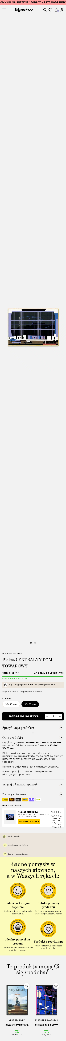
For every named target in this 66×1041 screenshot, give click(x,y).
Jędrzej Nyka (17, 1020)
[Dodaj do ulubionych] (49, 673)
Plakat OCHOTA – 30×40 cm (33, 814)
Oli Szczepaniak (25, 745)
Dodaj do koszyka (24, 716)
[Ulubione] (50, 10)
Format (7, 698)
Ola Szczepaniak (12, 654)
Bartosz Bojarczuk (46, 1020)
